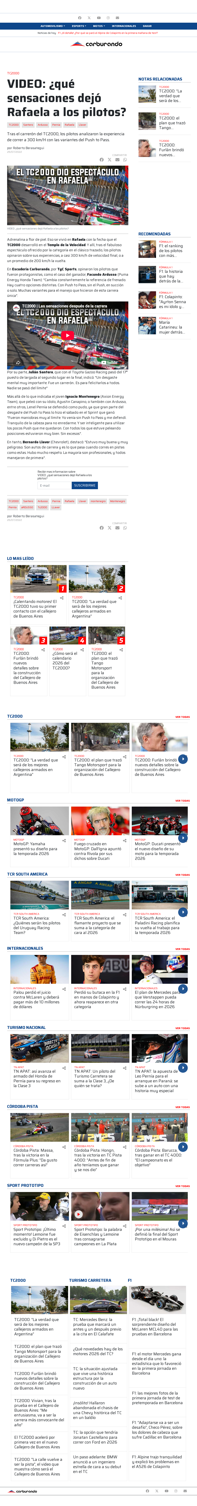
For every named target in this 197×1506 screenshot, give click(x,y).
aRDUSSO (27, 507)
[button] (52, 26)
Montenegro (117, 501)
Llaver (82, 125)
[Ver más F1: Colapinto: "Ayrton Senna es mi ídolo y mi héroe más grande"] (147, 300)
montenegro (98, 501)
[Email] (117, 18)
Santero (28, 125)
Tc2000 (42, 507)
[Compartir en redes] (61, 598)
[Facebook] (79, 18)
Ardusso (43, 125)
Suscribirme (84, 485)
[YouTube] (99, 18)
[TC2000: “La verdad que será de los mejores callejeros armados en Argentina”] (39, 1300)
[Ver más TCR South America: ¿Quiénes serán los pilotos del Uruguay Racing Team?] (39, 895)
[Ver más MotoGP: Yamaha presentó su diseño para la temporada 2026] (39, 821)
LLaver (56, 507)
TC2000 (14, 125)
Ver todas (182, 717)
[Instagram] (108, 18)
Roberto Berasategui (28, 147)
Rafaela (69, 125)
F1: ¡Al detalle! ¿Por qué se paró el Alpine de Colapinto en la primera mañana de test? (108, 33)
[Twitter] (89, 18)
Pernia (56, 125)
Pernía (13, 507)
